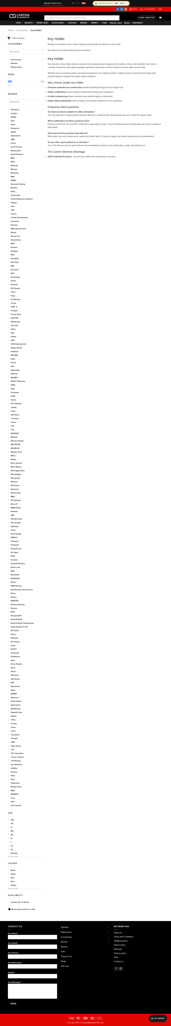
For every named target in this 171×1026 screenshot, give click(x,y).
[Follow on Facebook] (118, 9)
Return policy (120, 945)
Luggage (72, 23)
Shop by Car (66, 956)
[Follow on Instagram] (122, 9)
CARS (80, 3)
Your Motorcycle (15, 963)
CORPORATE (137, 23)
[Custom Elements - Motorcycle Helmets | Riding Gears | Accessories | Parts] (20, 16)
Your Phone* (13, 953)
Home (10, 30)
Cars (18, 23)
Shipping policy (121, 941)
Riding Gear (42, 23)
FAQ (160, 9)
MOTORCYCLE (54, 3)
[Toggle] (108, 927)
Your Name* (13, 933)
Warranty (118, 949)
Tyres (104, 23)
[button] (146, 18)
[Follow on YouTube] (126, 9)
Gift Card (65, 966)
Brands (83, 23)
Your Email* (13, 943)
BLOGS (127, 23)
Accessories (58, 23)
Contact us (118, 961)
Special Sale (116, 23)
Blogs (63, 961)
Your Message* (14, 982)
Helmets (29, 23)
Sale (63, 951)
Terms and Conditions (123, 937)
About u (117, 933)
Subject (11, 972)
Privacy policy (120, 953)
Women (94, 23)
